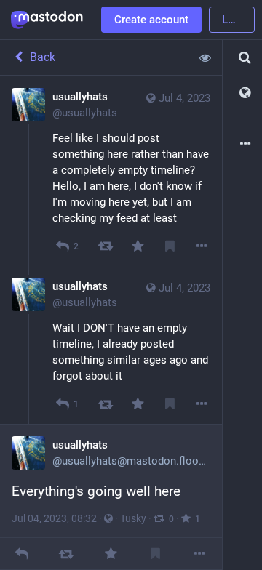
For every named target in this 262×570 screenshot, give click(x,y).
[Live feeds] (242, 93)
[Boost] (105, 246)
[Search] (242, 58)
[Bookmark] (170, 246)
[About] (242, 144)
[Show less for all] (205, 57)
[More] (202, 246)
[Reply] (22, 553)
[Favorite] (137, 246)
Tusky (133, 518)
